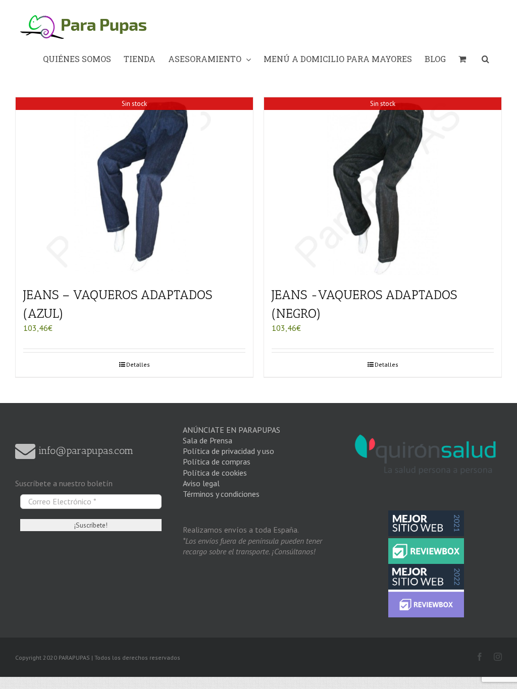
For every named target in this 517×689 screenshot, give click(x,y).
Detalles (138, 364)
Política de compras (216, 461)
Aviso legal (201, 483)
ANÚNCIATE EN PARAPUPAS (231, 430)
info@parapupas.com (84, 450)
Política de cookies (215, 473)
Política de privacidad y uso (228, 451)
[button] (485, 59)
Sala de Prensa (207, 440)
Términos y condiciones (221, 494)
